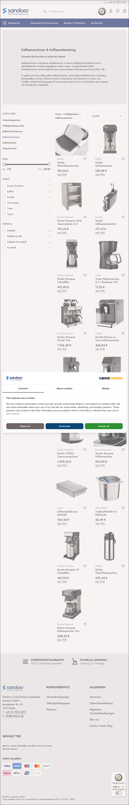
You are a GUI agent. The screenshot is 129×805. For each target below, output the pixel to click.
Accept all (103, 426)
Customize (64, 426)
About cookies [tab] (64, 388)
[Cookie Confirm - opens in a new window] (111, 378)
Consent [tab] (23, 388)
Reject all (25, 426)
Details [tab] (105, 388)
